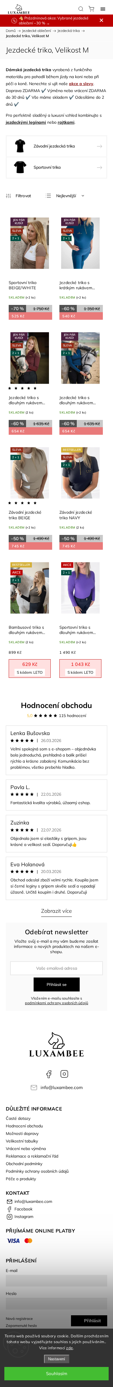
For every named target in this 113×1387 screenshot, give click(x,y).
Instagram (64, 1074)
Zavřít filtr (18, 196)
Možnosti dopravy (22, 1133)
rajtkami (66, 122)
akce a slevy (81, 83)
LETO (30, 672)
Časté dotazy (18, 1118)
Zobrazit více (56, 911)
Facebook (48, 1074)
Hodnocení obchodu (56, 705)
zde (69, 1347)
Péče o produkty (21, 1178)
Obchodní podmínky (24, 1163)
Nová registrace (19, 1318)
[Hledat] (80, 8)
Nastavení (56, 1359)
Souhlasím (56, 1373)
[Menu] (103, 9)
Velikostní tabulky (22, 1141)
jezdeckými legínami (26, 122)
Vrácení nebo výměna (26, 1148)
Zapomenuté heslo (21, 1325)
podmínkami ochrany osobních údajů (56, 1002)
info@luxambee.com (62, 1087)
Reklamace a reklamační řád (32, 1156)
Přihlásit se (57, 984)
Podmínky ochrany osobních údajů (37, 1171)
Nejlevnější (66, 195)
